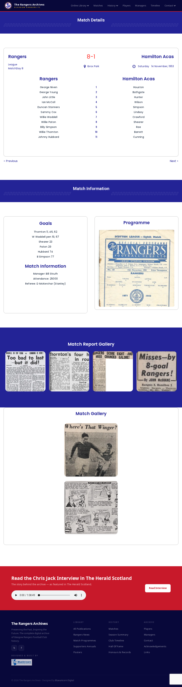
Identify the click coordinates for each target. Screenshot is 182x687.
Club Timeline (116, 640)
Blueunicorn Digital (64, 680)
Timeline (155, 5)
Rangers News (81, 634)
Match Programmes (84, 640)
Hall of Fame (116, 646)
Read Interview (158, 588)
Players (126, 5)
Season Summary (118, 634)
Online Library (78, 5)
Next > (174, 161)
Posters (77, 652)
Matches (98, 5)
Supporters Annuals (84, 646)
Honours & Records (120, 652)
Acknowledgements (155, 646)
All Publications (82, 628)
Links (147, 652)
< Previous (11, 161)
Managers (140, 5)
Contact (169, 5)
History (112, 5)
